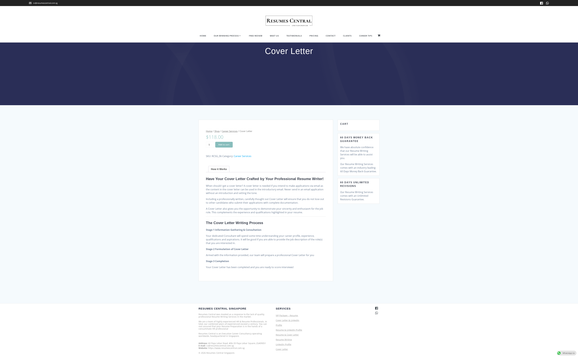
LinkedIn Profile (283, 344)
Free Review (255, 35)
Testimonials (294, 35)
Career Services (230, 131)
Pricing (313, 35)
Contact (331, 35)
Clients (347, 35)
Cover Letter (282, 349)
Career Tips (365, 35)
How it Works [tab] (219, 169)
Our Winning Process (226, 35)
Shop (217, 131)
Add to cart (224, 144)
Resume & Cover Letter (287, 334)
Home (203, 35)
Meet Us (274, 35)
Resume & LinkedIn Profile (289, 330)
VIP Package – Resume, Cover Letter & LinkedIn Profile (287, 320)
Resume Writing (284, 339)
